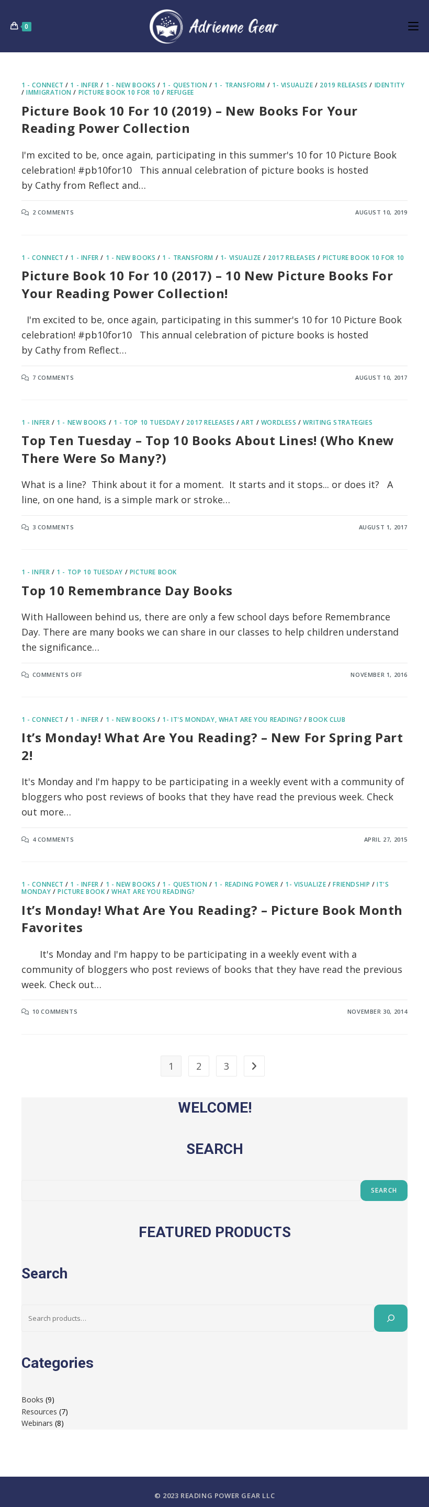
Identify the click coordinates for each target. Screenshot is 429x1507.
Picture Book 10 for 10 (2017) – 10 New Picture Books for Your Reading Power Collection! (207, 284)
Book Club (327, 719)
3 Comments (53, 527)
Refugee (180, 92)
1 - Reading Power (246, 884)
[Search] (391, 1318)
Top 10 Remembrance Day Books (127, 590)
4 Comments (53, 839)
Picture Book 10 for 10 (119, 92)
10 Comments (55, 1011)
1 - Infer (84, 85)
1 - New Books (131, 85)
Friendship (351, 884)
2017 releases (292, 257)
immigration (49, 92)
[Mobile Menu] (413, 26)
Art (247, 422)
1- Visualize (292, 85)
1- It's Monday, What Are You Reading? (232, 719)
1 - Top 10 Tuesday (147, 422)
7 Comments (53, 377)
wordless (279, 422)
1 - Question (184, 85)
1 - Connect (42, 85)
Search (384, 1190)
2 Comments (53, 212)
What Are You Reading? (153, 891)
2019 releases (344, 85)
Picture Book (153, 572)
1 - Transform (239, 85)
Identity (390, 85)
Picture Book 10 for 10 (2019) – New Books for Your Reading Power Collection (189, 119)
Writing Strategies (337, 422)
